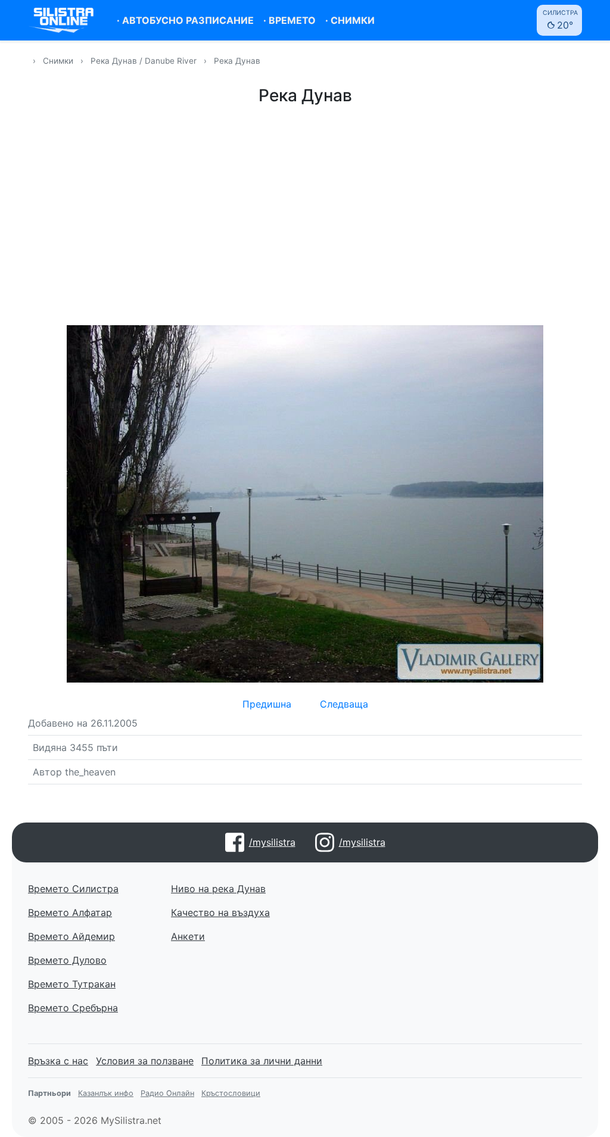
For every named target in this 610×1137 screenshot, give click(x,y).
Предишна (266, 704)
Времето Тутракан (72, 984)
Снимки (58, 61)
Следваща (344, 704)
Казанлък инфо (105, 1093)
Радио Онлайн (167, 1093)
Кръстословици (230, 1093)
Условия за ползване (145, 1061)
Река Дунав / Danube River (145, 61)
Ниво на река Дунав (218, 889)
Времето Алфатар (70, 912)
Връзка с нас (58, 1061)
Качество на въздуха (220, 912)
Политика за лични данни (261, 1061)
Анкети (188, 936)
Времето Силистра (73, 889)
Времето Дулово (67, 960)
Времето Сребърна (73, 1008)
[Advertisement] (305, 213)
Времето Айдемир (71, 936)
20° (560, 20)
